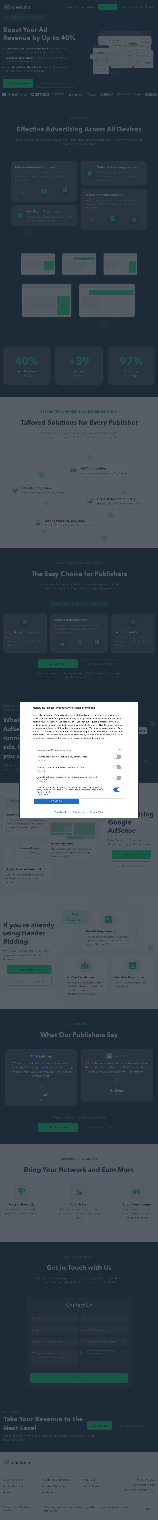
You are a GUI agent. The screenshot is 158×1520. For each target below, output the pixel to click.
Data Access (79, 812)
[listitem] (79, 749)
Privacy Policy (96, 812)
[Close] (132, 708)
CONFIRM (56, 801)
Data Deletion (61, 812)
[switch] (117, 757)
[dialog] (79, 760)
